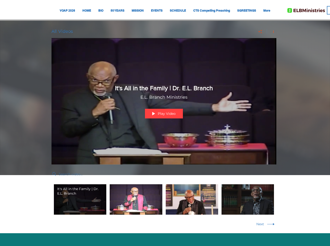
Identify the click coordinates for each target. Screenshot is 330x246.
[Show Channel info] (271, 31)
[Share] (260, 31)
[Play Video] (80, 200)
